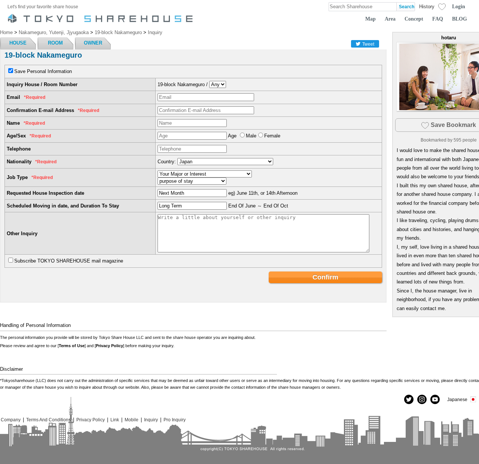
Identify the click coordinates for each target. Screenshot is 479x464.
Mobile (131, 419)
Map (370, 19)
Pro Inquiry (175, 419)
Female (272, 136)
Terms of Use (72, 345)
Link (114, 419)
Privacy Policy (109, 345)
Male (251, 136)
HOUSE (18, 43)
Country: (167, 161)
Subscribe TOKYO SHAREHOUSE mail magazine (68, 261)
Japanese (457, 399)
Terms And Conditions (48, 419)
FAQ (437, 19)
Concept (414, 19)
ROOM (55, 43)
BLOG (459, 19)
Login (458, 6)
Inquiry (151, 419)
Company (11, 419)
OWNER (93, 43)
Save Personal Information (43, 71)
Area (390, 19)
